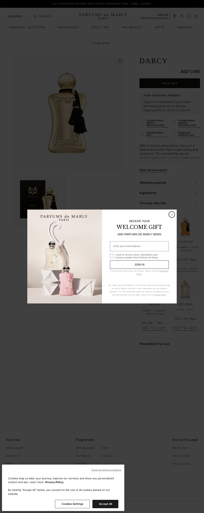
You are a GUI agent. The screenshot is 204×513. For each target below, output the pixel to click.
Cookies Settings (72, 503)
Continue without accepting (106, 470)
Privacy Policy (54, 482)
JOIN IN (139, 264)
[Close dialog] (172, 215)
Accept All (105, 503)
